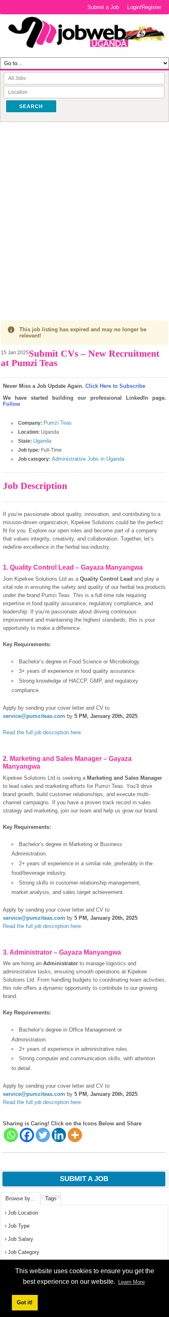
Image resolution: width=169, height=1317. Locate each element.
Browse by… (20, 1198)
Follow (11, 404)
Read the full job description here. (42, 732)
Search (31, 106)
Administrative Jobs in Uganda (88, 459)
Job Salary (20, 1239)
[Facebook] (27, 1135)
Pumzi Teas (57, 423)
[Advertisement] (84, 212)
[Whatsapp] (11, 1135)
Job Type (19, 1226)
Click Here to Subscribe (115, 386)
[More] (75, 1135)
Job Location (23, 1213)
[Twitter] (43, 1135)
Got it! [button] (24, 1302)
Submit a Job (103, 7)
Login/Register (144, 7)
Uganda (42, 441)
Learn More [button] (131, 1282)
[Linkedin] (59, 1135)
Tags (51, 1198)
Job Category (23, 1252)
